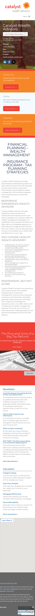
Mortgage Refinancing (12, 494)
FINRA (8, 591)
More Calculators (10, 514)
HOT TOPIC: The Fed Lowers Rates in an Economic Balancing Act (16, 442)
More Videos (17, 347)
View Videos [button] (10, 109)
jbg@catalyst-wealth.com (13, 57)
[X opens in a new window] (14, 62)
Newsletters (9, 389)
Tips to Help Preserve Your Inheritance (13, 415)
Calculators (8, 469)
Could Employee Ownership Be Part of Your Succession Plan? (17, 394)
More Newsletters (10, 461)
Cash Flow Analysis (10, 483)
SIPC (12, 591)
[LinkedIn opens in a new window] (5, 62)
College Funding (9, 473)
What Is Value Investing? (13, 428)
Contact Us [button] (10, 87)
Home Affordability (10, 502)
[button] (26, 16)
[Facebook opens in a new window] (9, 62)
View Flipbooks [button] (11, 130)
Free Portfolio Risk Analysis (14, 34)
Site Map (3, 607)
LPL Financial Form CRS (8, 583)
